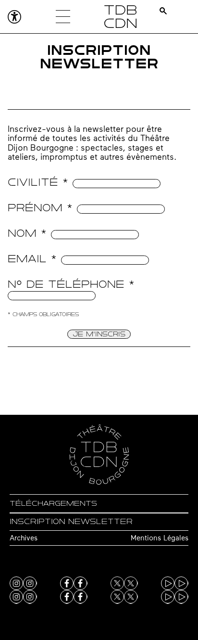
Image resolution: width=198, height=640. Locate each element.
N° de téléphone (71, 284)
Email (32, 259)
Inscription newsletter (71, 521)
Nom (27, 233)
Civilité (38, 182)
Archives (23, 538)
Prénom (40, 208)
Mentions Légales (159, 538)
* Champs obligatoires (43, 314)
